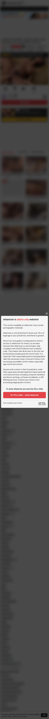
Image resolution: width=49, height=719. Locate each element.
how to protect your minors (12, 403)
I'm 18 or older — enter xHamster (24, 395)
